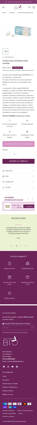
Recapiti (20, 413)
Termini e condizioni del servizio (25, 410)
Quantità (5, 150)
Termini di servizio (17, 323)
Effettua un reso (7, 394)
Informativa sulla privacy (8, 410)
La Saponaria (8, 57)
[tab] (16, 245)
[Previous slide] (6, 31)
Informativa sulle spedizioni (9, 413)
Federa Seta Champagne (17, 205)
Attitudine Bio (10, 421)
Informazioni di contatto (10, 383)
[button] (3, 7)
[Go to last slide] (11, 246)
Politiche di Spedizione (9, 387)
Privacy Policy (23, 332)
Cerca (4, 376)
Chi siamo (5, 380)
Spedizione (12, 70)
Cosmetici (12, 12)
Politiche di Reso (7, 391)
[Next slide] (31, 31)
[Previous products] (27, 198)
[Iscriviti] (32, 327)
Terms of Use (15, 332)
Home (4, 12)
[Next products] (32, 198)
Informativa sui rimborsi (8, 416)
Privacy (27, 323)
